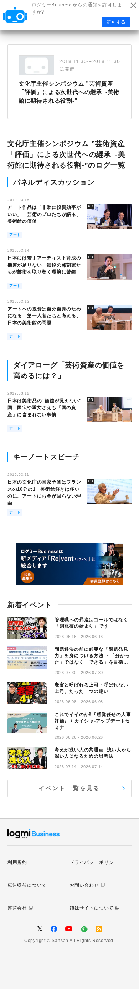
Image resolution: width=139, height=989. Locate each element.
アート (15, 235)
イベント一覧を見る (70, 788)
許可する (116, 22)
